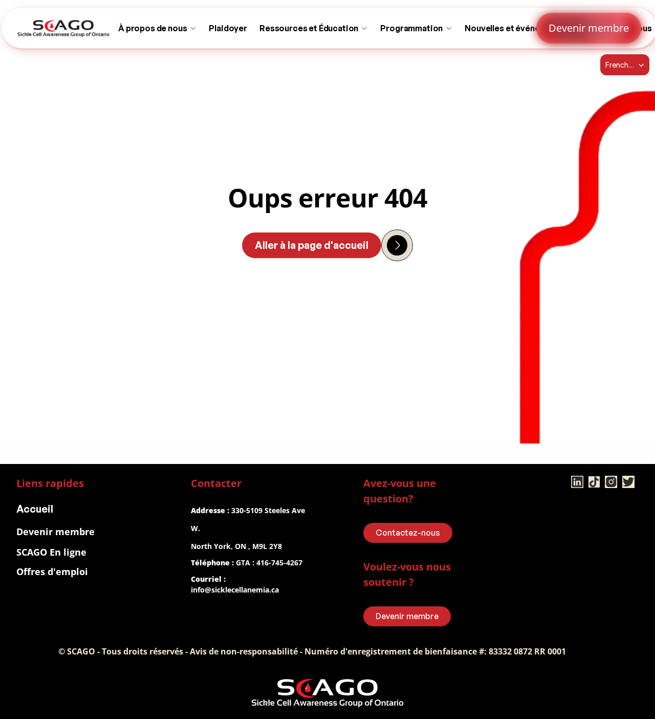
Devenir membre (55, 531)
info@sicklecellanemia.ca (235, 590)
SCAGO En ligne (51, 552)
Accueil (34, 508)
